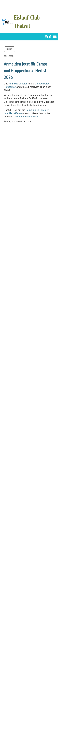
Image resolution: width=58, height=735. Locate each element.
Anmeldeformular (18, 83)
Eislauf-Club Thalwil (27, 21)
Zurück (9, 49)
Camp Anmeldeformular (26, 116)
